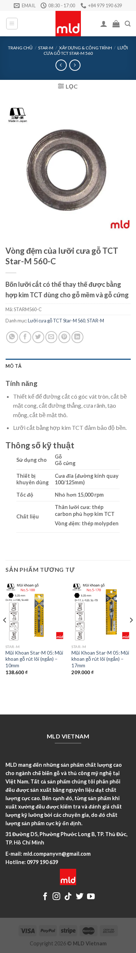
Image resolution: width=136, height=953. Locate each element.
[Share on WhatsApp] (12, 337)
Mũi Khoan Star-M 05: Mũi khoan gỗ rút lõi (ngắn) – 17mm (100, 659)
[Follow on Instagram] (56, 897)
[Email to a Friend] (51, 337)
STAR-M (45, 47)
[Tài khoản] (103, 24)
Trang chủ (20, 47)
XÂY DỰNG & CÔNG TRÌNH (85, 47)
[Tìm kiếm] (128, 24)
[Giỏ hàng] (116, 24)
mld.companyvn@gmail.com (57, 854)
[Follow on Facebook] (45, 897)
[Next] (131, 634)
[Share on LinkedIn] (77, 337)
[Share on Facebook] (25, 337)
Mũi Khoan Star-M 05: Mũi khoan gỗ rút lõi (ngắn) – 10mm (34, 659)
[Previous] (5, 634)
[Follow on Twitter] (79, 897)
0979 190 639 (42, 862)
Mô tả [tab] (13, 366)
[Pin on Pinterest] (64, 337)
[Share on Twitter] (38, 337)
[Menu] (12, 23)
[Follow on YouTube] (91, 897)
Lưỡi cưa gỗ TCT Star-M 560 (86, 50)
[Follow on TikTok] (68, 897)
